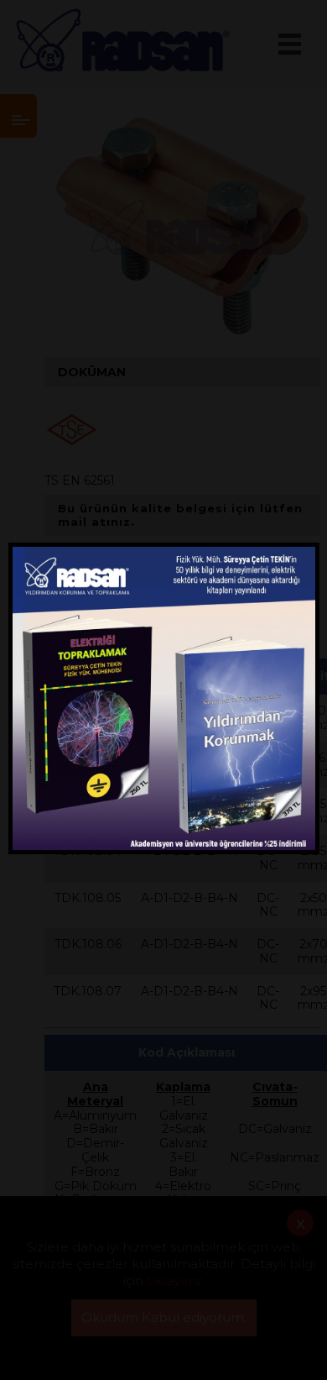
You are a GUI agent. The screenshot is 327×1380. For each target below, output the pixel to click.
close (299, 555)
